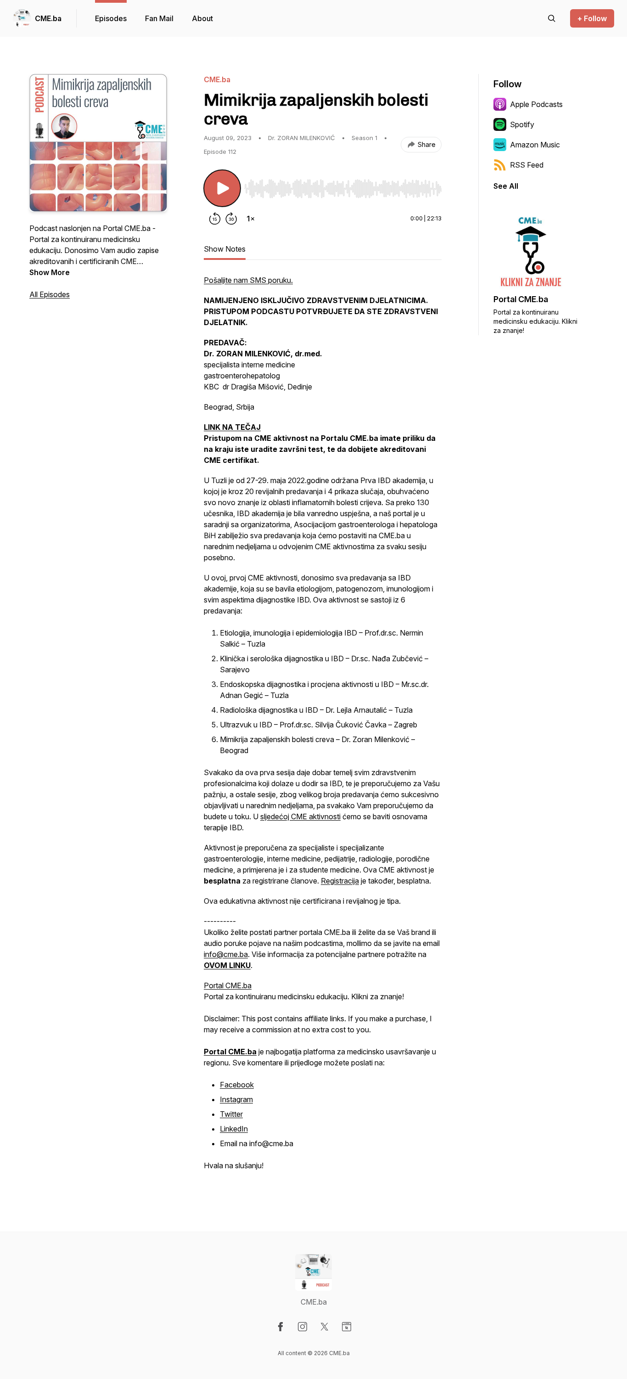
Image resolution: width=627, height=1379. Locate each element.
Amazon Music (535, 144)
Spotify (522, 124)
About (202, 18)
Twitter (231, 1114)
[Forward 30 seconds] (231, 218)
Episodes (111, 18)
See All (505, 186)
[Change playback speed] (250, 218)
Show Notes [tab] (225, 248)
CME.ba (48, 18)
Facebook (237, 1084)
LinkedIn (234, 1128)
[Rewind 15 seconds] (214, 218)
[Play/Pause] (222, 188)
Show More (49, 272)
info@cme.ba (226, 954)
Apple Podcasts (536, 104)
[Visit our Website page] (346, 1326)
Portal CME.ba (228, 985)
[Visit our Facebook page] (280, 1326)
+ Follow (592, 18)
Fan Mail (159, 18)
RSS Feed (526, 164)
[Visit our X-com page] (324, 1326)
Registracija (340, 880)
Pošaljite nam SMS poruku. (248, 280)
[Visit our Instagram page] (302, 1326)
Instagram (236, 1099)
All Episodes (49, 294)
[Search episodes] (551, 18)
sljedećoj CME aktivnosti (300, 816)
